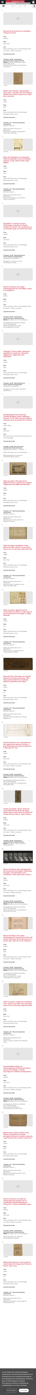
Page (12, 6)
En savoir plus (11, 1390)
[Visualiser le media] (18, 78)
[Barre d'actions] (34, 6)
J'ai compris (23, 1390)
